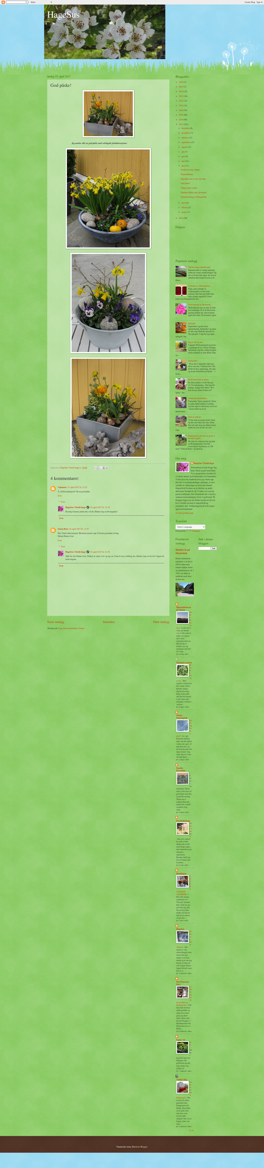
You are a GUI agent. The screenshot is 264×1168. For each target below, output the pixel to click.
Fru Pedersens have (182, 983)
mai (183, 161)
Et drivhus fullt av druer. (198, 379)
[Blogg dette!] (98, 467)
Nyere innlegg (55, 622)
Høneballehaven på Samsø (183, 608)
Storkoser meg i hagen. (190, 169)
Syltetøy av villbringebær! (199, 285)
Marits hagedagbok (181, 716)
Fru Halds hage (183, 820)
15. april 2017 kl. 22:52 (77, 487)
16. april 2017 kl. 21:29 (100, 507)
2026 (181, 82)
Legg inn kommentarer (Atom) (71, 628)
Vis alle (191, 1130)
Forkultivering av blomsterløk (193, 196)
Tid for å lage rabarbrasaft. (199, 267)
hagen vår (180, 1039)
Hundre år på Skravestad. (183, 551)
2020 (181, 110)
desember (186, 128)
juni (183, 156)
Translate (196, 530)
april (184, 165)
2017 (181, 124)
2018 (181, 119)
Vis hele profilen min (184, 512)
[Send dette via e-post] (95, 467)
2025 (181, 86)
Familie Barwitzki (180, 769)
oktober (185, 137)
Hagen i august (191, 830)
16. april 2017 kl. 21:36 (100, 551)
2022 (181, 100)
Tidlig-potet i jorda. (189, 187)
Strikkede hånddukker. (197, 398)
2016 (181, 218)
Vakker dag (181, 1079)
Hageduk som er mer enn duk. (193, 178)
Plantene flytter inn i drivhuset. (194, 192)
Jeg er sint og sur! (195, 342)
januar (184, 212)
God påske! (185, 183)
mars (184, 202)
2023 (181, 96)
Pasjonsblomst (187, 174)
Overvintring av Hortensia (199, 304)
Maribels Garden (184, 662)
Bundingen (181, 873)
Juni (190, 1043)
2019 (181, 114)
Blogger (144, 1146)
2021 (181, 105)
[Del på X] (101, 467)
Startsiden (109, 622)
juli (183, 151)
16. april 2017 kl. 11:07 (79, 528)
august (184, 146)
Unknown (62, 487)
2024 (181, 91)
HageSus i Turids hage (75, 507)
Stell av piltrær (194, 416)
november (186, 132)
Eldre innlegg (161, 622)
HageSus (63, 14)
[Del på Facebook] (103, 467)
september (186, 142)
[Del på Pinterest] (106, 467)
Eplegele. (192, 323)
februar (185, 207)
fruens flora (63, 528)
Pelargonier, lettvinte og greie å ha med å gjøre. (201, 437)
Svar (60, 495)
